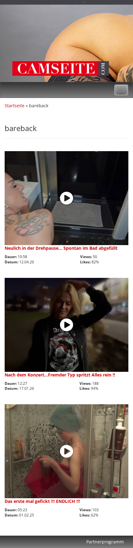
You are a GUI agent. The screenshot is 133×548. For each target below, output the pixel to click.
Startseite (14, 105)
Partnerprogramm (105, 542)
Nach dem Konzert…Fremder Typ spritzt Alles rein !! (60, 375)
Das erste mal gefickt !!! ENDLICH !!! (42, 501)
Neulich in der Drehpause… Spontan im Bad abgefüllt (61, 248)
